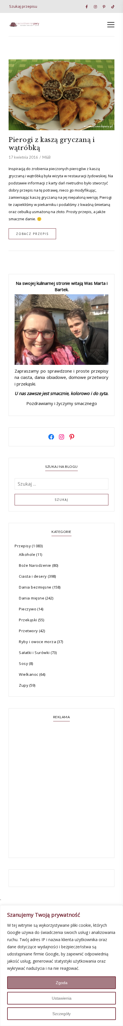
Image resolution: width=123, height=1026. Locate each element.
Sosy (23, 663)
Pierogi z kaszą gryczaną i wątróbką (52, 144)
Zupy (23, 685)
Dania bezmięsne (35, 587)
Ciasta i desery (33, 576)
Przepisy (23, 545)
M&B (46, 157)
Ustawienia (62, 998)
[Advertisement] (61, 790)
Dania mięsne (31, 598)
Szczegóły (61, 1013)
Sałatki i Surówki (34, 652)
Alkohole (27, 554)
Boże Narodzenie (35, 565)
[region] (61, 965)
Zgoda (62, 982)
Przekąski (28, 619)
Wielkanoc (28, 674)
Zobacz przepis (32, 234)
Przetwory (28, 630)
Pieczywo (27, 609)
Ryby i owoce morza (37, 641)
